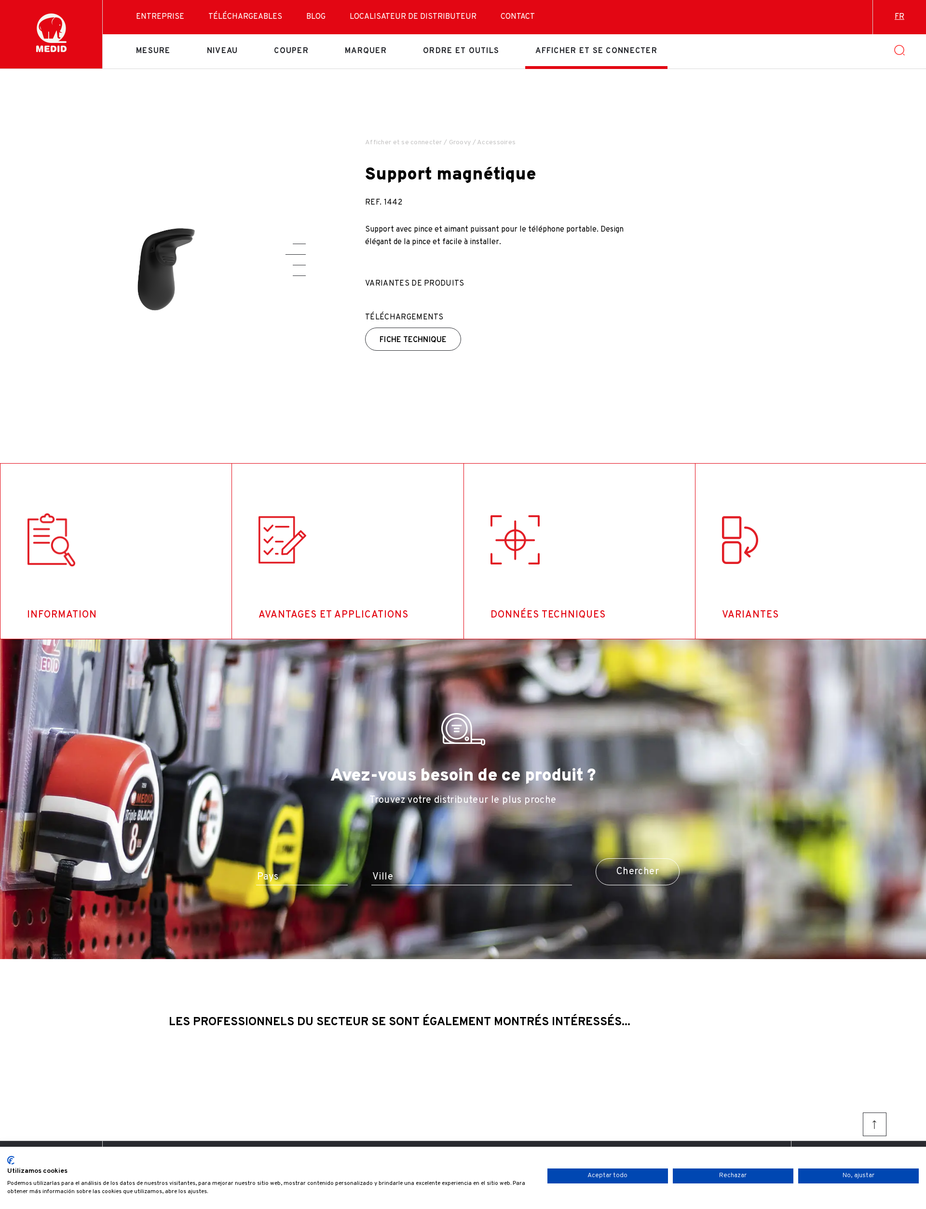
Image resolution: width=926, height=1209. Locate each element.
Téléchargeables (245, 17)
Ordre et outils (461, 51)
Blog (316, 17)
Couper (291, 51)
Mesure (153, 51)
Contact (518, 17)
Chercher (637, 872)
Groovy (460, 142)
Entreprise (160, 17)
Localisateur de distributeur (413, 17)
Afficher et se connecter (596, 51)
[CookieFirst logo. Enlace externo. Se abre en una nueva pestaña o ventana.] (10, 1160)
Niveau (222, 51)
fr (899, 17)
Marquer (366, 51)
